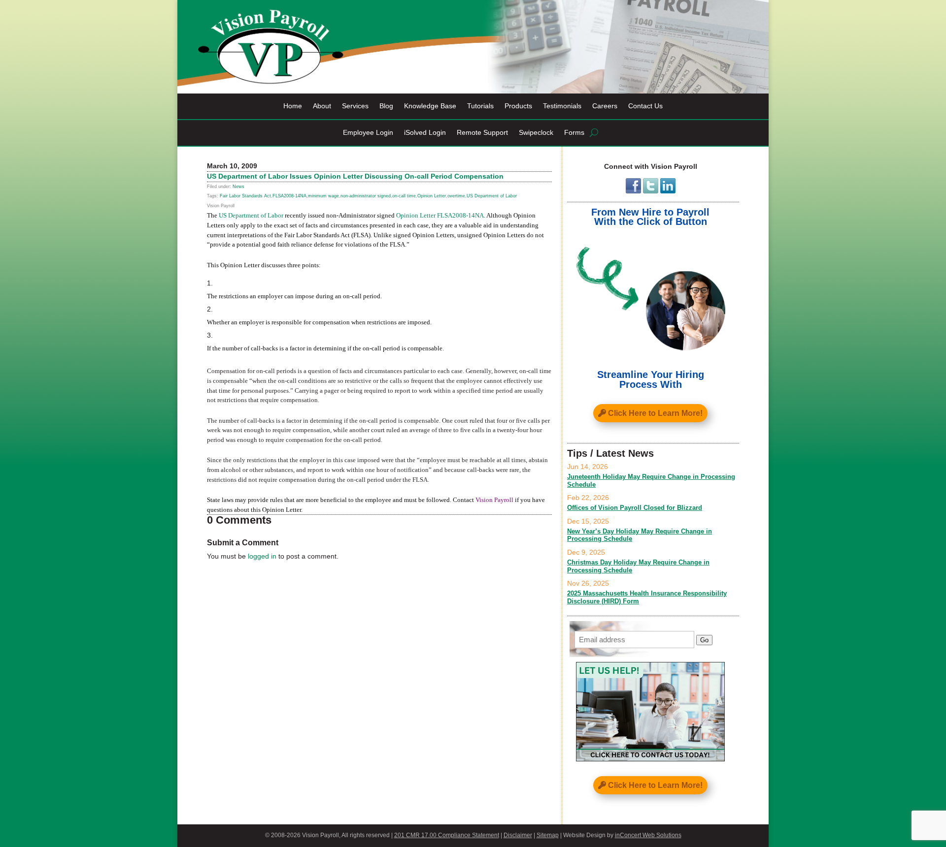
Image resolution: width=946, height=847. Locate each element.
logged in (262, 556)
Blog (386, 106)
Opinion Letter (431, 195)
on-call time (404, 195)
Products (518, 106)
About (322, 106)
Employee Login (368, 132)
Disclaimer (518, 835)
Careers (604, 106)
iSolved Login (425, 132)
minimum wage (323, 195)
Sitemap (548, 835)
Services (355, 106)
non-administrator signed (365, 195)
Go (704, 640)
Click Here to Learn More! (655, 413)
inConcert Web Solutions (648, 835)
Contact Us (645, 106)
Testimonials (562, 106)
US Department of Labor (492, 195)
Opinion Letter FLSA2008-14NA (440, 215)
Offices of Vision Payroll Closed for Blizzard (634, 507)
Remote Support (482, 132)
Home (292, 106)
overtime (456, 195)
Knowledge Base (430, 106)
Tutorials (480, 106)
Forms (574, 132)
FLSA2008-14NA (289, 195)
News (238, 186)
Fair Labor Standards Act (245, 195)
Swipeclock (536, 132)
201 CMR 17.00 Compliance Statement (446, 835)
